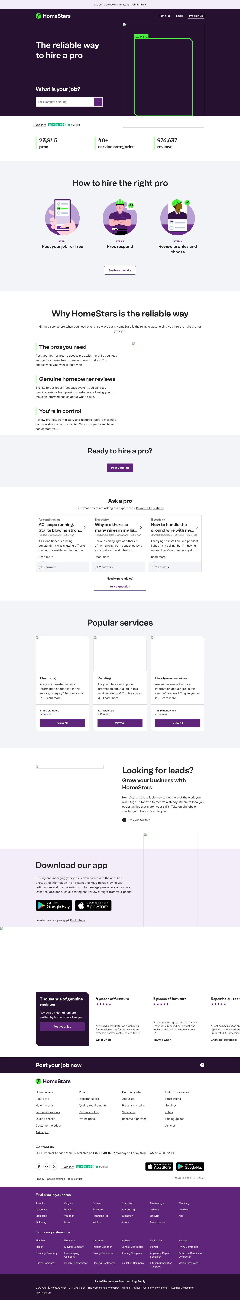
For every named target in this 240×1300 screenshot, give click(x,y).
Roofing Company (131, 1253)
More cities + (157, 1222)
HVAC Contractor (188, 1246)
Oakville (154, 1215)
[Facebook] (39, 1166)
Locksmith (156, 1240)
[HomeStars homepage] (56, 16)
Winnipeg (184, 1203)
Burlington (127, 1215)
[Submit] (98, 102)
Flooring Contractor (104, 1262)
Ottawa (97, 1203)
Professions (173, 1098)
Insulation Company (132, 1262)
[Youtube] (46, 1166)
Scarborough (128, 1209)
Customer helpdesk (48, 1125)
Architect (126, 1240)
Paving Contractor (103, 1253)
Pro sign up (196, 15)
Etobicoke (41, 1215)
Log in (180, 15)
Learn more (53, 698)
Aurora (125, 1222)
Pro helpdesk (87, 1119)
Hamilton (69, 1209)
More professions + (189, 1262)
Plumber (40, 1240)
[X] (54, 1166)
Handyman (185, 1240)
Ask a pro (42, 1132)
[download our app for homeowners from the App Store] (93, 906)
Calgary (68, 1203)
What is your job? (58, 89)
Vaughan (69, 1215)
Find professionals (48, 1112)
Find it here (77, 920)
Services (171, 1105)
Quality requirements (92, 1105)
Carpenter (98, 1240)
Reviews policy (89, 1112)
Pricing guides (174, 1119)
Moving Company (74, 1246)
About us (128, 1098)
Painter (154, 1246)
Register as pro (89, 1098)
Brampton (98, 1209)
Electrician (70, 1240)
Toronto (40, 1203)
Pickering (41, 1222)
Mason (39, 1246)
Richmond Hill (100, 1215)
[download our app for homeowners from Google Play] (54, 906)
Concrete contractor (75, 1262)
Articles (170, 1125)
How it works (44, 1105)
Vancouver (42, 1209)
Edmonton (127, 1203)
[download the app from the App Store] (159, 1166)
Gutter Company (45, 1262)
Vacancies (128, 1112)
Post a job (165, 15)
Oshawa (154, 1209)
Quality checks (45, 1119)
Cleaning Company (46, 1253)
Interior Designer (102, 1246)
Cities (169, 1112)
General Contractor (132, 1246)
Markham (184, 1209)
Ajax (181, 1215)
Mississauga (157, 1203)
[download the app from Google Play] (190, 1166)
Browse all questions (150, 508)
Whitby (97, 1222)
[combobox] (69, 102)
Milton (67, 1222)
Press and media (133, 1105)
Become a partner (134, 1119)
